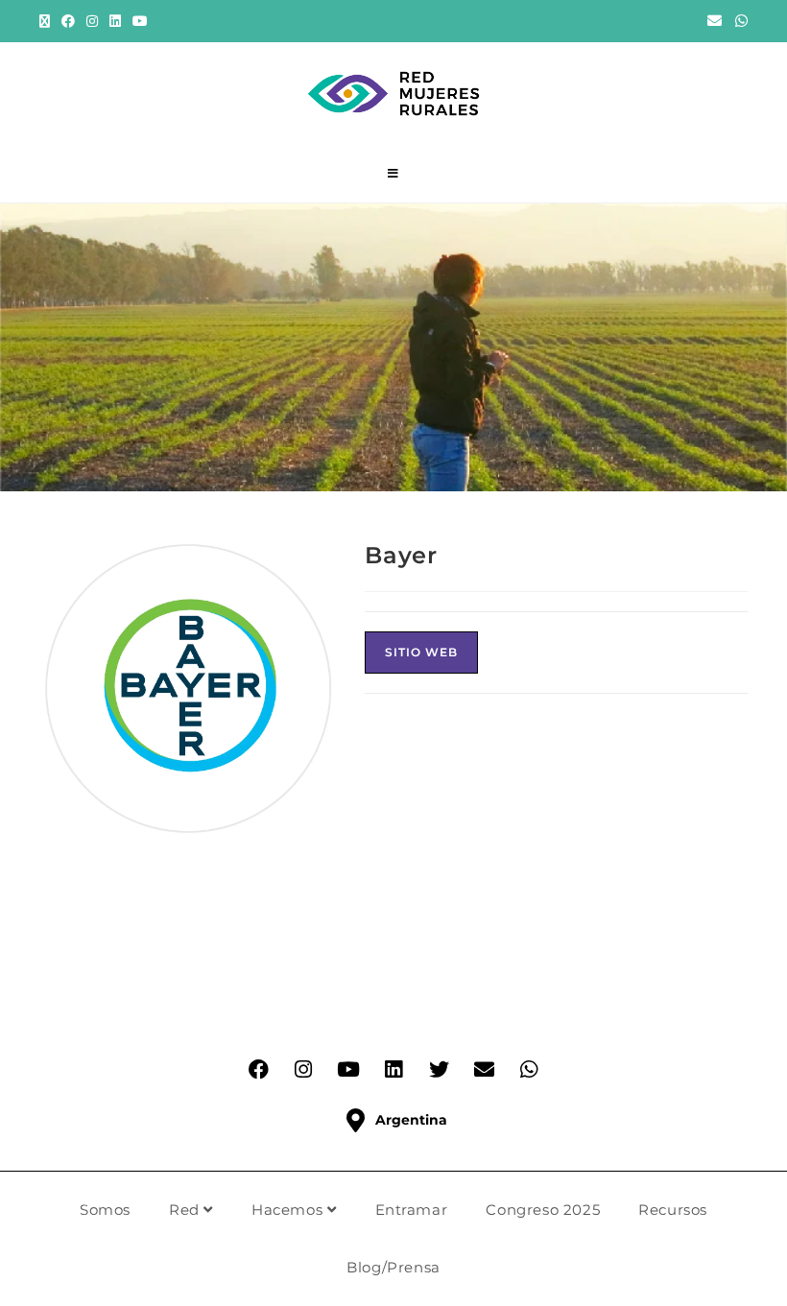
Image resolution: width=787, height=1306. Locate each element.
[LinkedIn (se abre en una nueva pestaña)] (115, 21)
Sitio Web (421, 652)
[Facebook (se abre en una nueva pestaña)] (68, 21)
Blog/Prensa (393, 1267)
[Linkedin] (393, 1069)
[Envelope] (484, 1069)
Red (186, 1209)
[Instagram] (303, 1069)
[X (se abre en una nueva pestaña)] (47, 21)
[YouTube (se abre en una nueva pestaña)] (140, 21)
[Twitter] (438, 1069)
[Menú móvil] (393, 173)
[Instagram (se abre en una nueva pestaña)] (92, 21)
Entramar (411, 1209)
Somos (105, 1209)
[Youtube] (348, 1069)
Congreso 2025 (543, 1209)
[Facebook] (258, 1069)
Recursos (672, 1209)
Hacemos (289, 1209)
